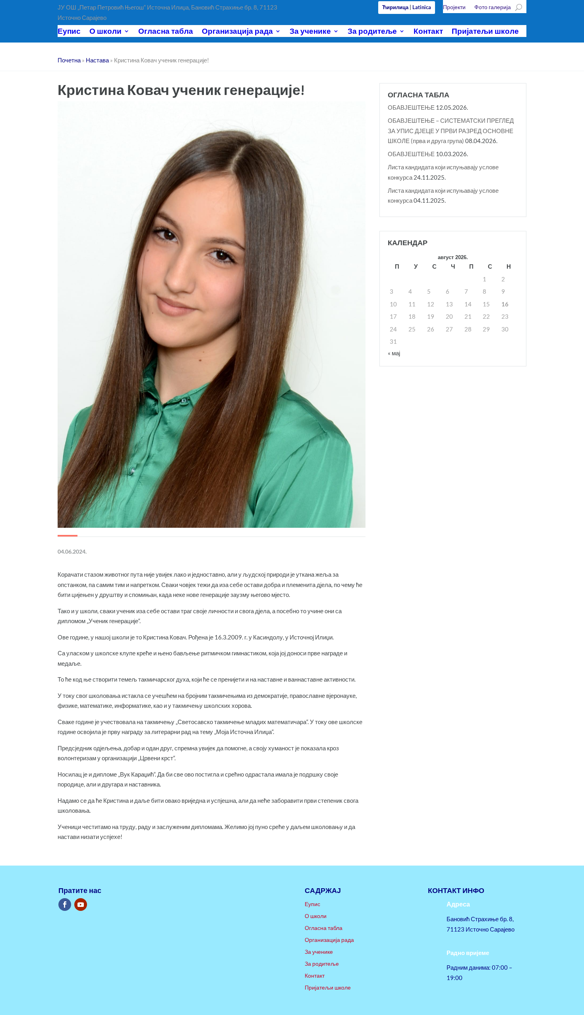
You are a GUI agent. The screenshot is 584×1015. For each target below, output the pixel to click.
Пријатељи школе (485, 32)
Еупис (69, 32)
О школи (105, 32)
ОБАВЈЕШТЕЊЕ (411, 107)
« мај (394, 352)
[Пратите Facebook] (64, 904)
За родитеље (372, 32)
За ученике (310, 32)
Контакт (428, 32)
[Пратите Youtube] (80, 904)
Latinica (421, 7)
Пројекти (454, 7)
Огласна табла (165, 32)
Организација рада (237, 32)
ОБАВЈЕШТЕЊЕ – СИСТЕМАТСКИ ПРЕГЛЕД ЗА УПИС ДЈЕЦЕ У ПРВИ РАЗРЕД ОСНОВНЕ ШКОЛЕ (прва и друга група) (451, 130)
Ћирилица (395, 7)
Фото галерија (492, 7)
